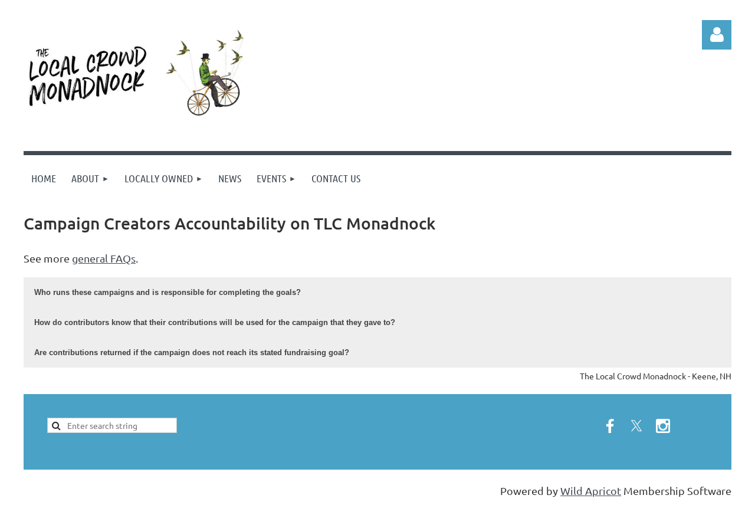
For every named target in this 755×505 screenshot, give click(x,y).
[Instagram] (663, 426)
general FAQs (104, 258)
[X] (636, 426)
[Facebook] (610, 426)
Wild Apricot (590, 490)
